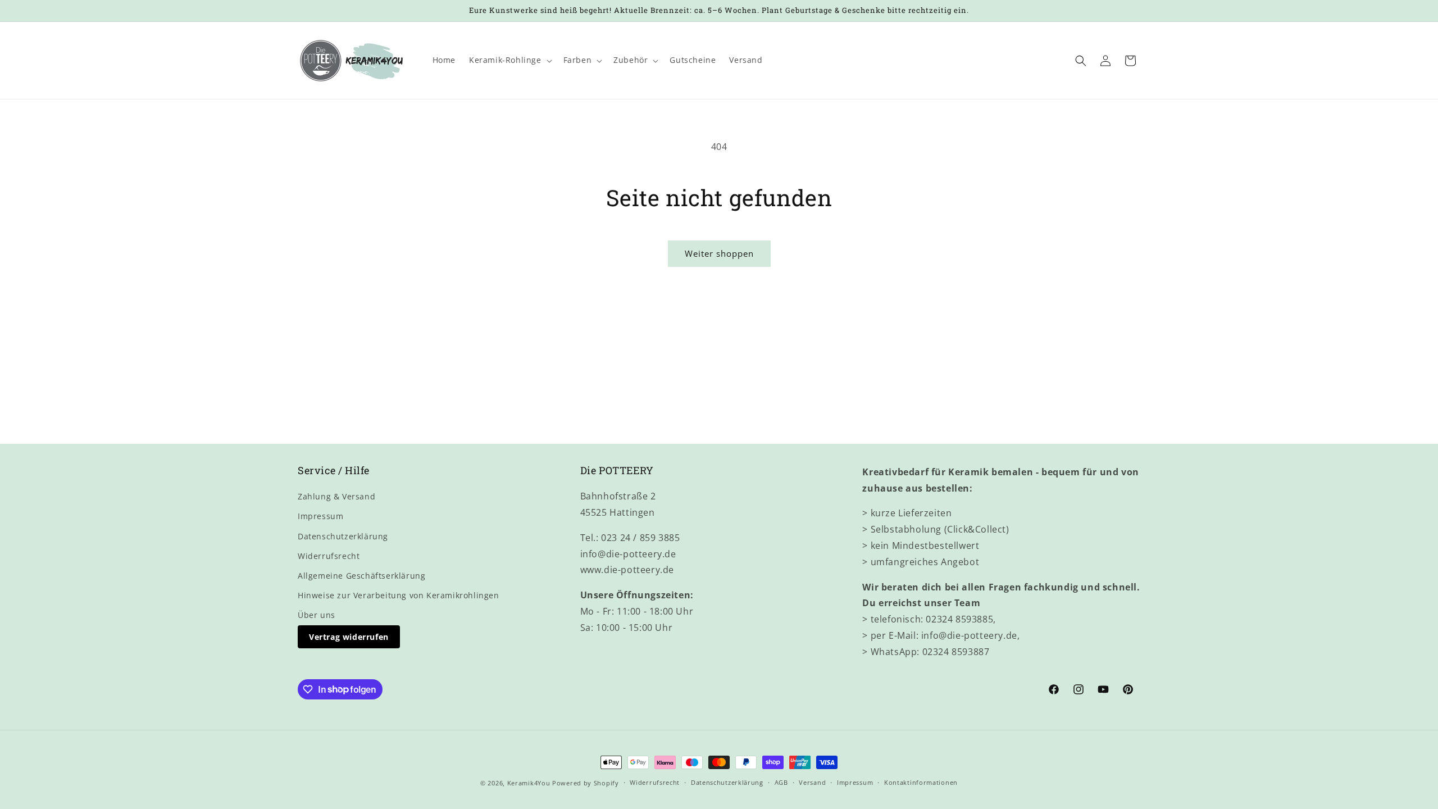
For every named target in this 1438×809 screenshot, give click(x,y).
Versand (812, 782)
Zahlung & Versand (336, 496)
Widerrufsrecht (329, 556)
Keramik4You (528, 783)
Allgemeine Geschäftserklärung (361, 575)
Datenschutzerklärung (343, 536)
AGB (781, 782)
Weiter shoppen (719, 253)
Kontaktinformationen (921, 782)
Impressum (320, 516)
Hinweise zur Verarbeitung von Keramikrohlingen (398, 595)
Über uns (316, 615)
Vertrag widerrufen (349, 636)
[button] (509, 60)
